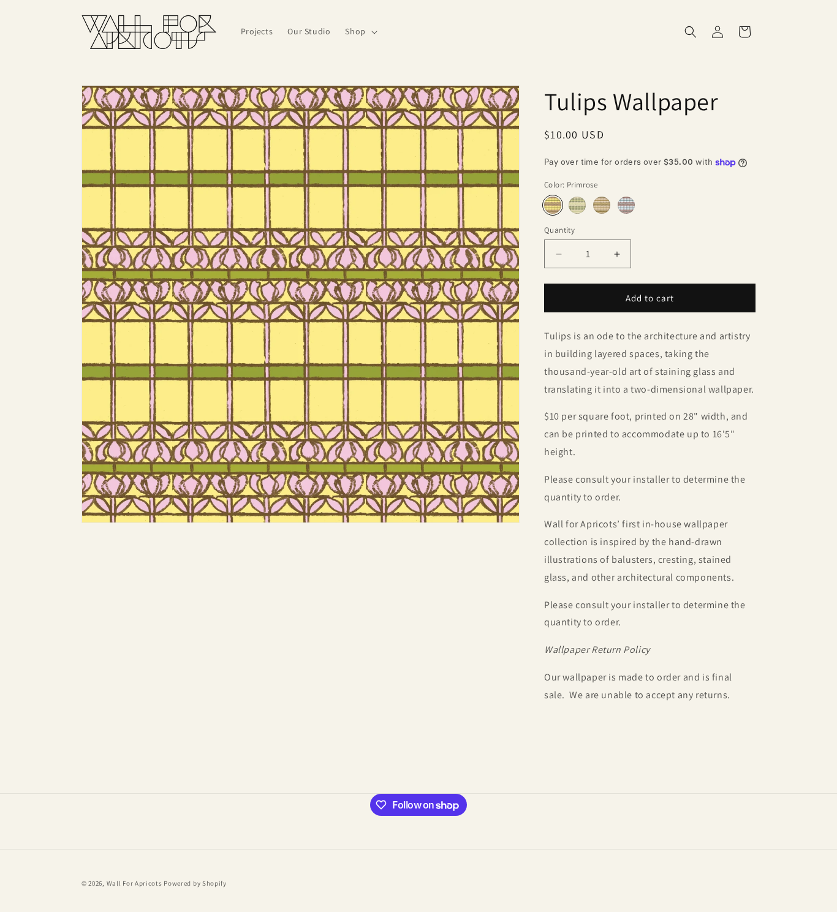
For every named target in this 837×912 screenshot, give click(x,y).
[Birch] (601, 205)
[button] (360, 31)
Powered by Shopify (195, 883)
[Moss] (577, 205)
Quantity (559, 230)
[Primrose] (552, 205)
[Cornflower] (626, 205)
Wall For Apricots (134, 883)
